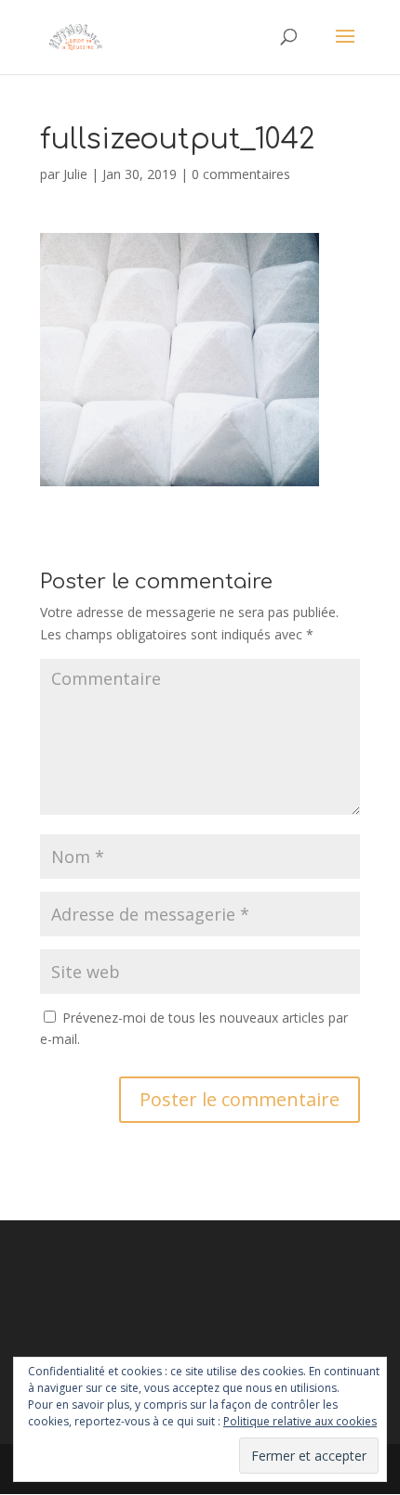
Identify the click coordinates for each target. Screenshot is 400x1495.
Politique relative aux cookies (300, 1421)
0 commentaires (241, 174)
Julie (75, 174)
